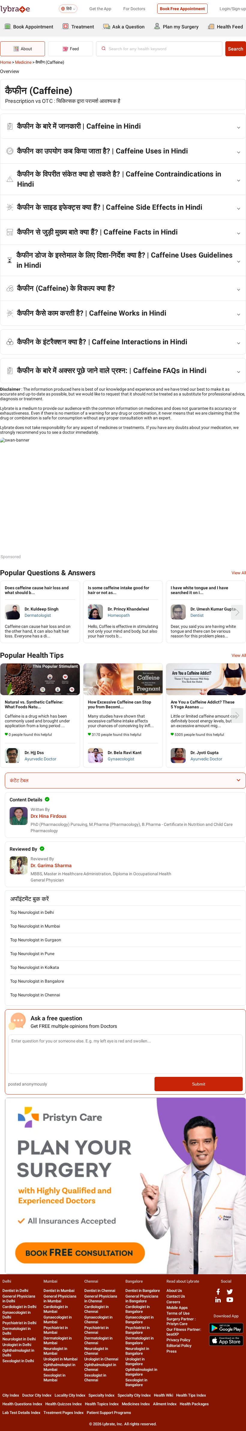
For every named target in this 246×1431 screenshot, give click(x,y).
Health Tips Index (191, 1395)
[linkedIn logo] (218, 1302)
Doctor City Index (37, 1395)
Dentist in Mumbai (59, 1290)
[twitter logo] (229, 1294)
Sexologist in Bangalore (136, 1382)
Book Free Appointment (182, 8)
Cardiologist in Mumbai (56, 1309)
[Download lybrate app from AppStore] (226, 1344)
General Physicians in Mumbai (60, 1298)
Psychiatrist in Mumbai (56, 1330)
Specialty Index (101, 1395)
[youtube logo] (229, 1302)
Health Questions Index (22, 1404)
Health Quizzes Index (63, 1404)
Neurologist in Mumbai (55, 1351)
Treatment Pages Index (64, 1412)
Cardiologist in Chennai (96, 1309)
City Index (10, 1395)
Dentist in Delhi (15, 1290)
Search (235, 49)
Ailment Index (165, 1404)
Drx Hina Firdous (48, 816)
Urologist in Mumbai (60, 1359)
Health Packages (194, 1404)
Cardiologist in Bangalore (137, 1309)
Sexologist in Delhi (18, 1361)
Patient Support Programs (109, 1412)
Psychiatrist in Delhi (19, 1323)
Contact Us (175, 1296)
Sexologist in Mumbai (54, 1377)
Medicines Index (136, 1404)
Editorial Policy (178, 1345)
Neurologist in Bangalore (137, 1351)
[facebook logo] (218, 1294)
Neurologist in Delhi (19, 1339)
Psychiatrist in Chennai (96, 1330)
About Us (174, 1290)
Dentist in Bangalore (142, 1290)
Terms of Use (178, 1313)
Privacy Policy (178, 1340)
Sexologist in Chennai (95, 1377)
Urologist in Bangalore (135, 1361)
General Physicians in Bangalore (141, 1298)
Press (171, 1351)
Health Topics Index (102, 1404)
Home (5, 62)
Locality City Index (70, 1395)
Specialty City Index (134, 1395)
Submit (198, 1084)
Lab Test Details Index (21, 1412)
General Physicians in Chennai (100, 1298)
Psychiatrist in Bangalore (137, 1330)
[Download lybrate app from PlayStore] (226, 1332)
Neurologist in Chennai (96, 1351)
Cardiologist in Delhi (19, 1306)
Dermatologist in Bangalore (139, 1340)
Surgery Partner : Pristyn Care (181, 1321)
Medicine (23, 62)
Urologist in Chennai (101, 1359)
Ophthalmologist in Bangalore (141, 1372)
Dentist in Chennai (99, 1290)
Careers (173, 1302)
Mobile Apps (177, 1307)
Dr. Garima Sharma (51, 865)
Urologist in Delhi (16, 1344)
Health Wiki (163, 1395)
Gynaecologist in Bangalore (139, 1319)
